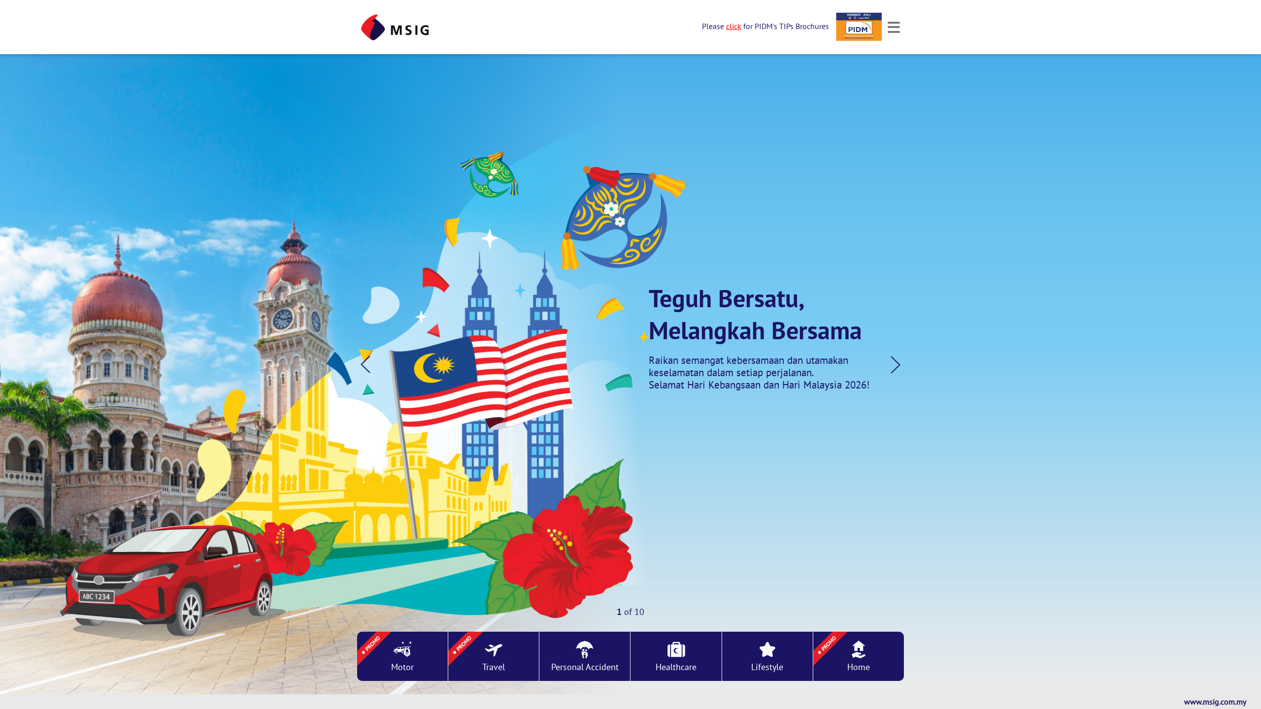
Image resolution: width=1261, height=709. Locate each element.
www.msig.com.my (1215, 702)
